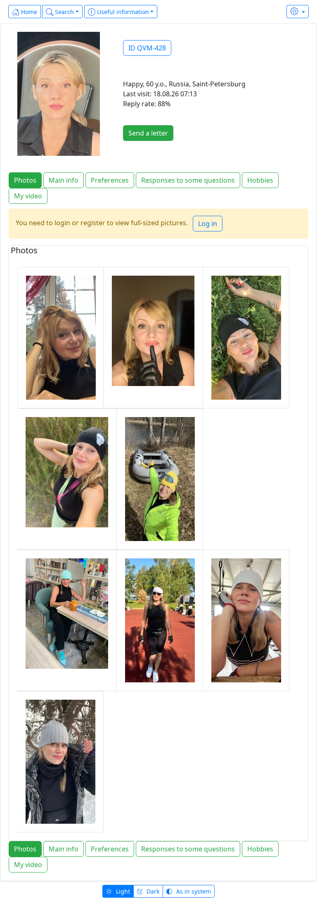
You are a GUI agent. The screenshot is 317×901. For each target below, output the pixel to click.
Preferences (110, 180)
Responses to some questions (188, 180)
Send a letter (148, 133)
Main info (63, 180)
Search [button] (63, 12)
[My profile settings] (297, 11)
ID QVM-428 (147, 47)
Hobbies (260, 180)
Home (28, 12)
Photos (25, 180)
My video (28, 195)
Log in (207, 223)
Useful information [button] (122, 12)
